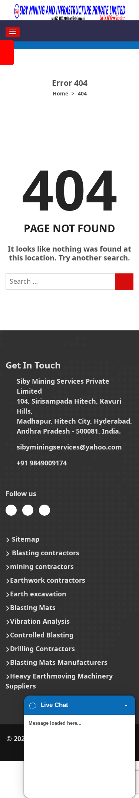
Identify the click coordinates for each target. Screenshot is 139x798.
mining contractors (42, 566)
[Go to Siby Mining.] (60, 93)
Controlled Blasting (41, 634)
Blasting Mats (33, 607)
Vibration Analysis (40, 621)
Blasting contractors (45, 552)
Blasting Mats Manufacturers (58, 662)
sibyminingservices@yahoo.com (69, 446)
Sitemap (25, 539)
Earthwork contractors (47, 580)
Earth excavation (38, 593)
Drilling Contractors (42, 648)
